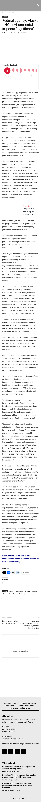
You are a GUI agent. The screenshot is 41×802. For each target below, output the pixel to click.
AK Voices (5, 790)
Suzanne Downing (10, 33)
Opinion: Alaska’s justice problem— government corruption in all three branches (17, 786)
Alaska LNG (19, 591)
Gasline (34, 591)
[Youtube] (23, 751)
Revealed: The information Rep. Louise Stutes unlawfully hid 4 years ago (19, 776)
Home (4, 13)
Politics (21, 594)
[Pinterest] (15, 38)
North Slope (13, 594)
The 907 (11, 13)
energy (27, 591)
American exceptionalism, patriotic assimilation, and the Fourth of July (29, 624)
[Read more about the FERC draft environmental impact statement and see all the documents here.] (20, 558)
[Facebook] (4, 38)
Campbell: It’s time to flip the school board (28, 211)
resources (29, 594)
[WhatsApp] (20, 38)
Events (5, 771)
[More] (25, 38)
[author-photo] (20, 648)
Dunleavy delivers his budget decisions (10, 622)
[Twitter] (10, 38)
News (5, 594)
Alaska (11, 591)
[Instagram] (10, 751)
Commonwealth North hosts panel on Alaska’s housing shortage (18, 768)
